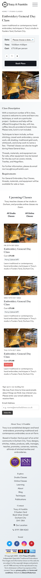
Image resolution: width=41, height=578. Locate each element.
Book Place (20, 63)
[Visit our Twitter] (9, 543)
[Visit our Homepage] (14, 4)
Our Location (21, 525)
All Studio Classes (11, 214)
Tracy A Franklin (29, 556)
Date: (7, 39)
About (20, 488)
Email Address (8, 403)
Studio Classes (20, 477)
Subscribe (7, 413)
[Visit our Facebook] (16, 543)
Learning (20, 484)
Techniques (20, 495)
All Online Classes (29, 214)
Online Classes (20, 481)
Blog (21, 492)
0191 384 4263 (21, 529)
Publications (20, 499)
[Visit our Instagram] (24, 543)
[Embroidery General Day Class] (20, 233)
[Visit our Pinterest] (31, 543)
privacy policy (21, 570)
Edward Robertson (29, 573)
